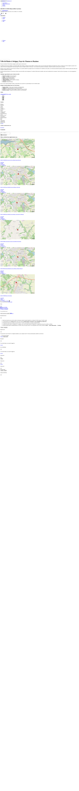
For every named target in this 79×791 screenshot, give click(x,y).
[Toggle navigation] (3, 1)
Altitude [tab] (4, 17)
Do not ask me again (5, 335)
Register (4, 5)
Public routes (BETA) (6, 3)
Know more (10, 301)
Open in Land (5, 336)
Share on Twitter (4, 307)
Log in (4, 4)
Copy (12, 313)
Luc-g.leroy (4, 246)
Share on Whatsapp (4, 309)
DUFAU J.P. (4, 192)
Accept (5, 370)
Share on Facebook (4, 308)
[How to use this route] (0, 14)
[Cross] (1, 123)
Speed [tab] (4, 18)
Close (2, 358)
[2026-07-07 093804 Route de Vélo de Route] (17, 293)
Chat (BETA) (5, 2)
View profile (9, 94)
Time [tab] (3, 21)
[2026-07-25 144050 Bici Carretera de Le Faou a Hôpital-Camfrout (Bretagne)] (17, 157)
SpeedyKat (4, 165)
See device (2, 127)
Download (5, 327)
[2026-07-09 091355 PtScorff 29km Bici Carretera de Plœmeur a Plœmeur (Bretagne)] (17, 266)
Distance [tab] (4, 20)
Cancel (2, 327)
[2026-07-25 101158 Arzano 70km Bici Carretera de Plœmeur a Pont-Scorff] (17, 184)
